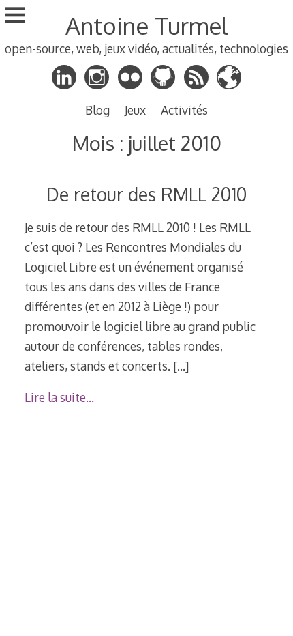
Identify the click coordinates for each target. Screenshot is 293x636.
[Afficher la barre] (15, 16)
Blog (97, 109)
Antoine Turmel (146, 25)
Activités (184, 109)
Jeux (135, 109)
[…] (181, 365)
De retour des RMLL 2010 (146, 194)
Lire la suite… (59, 397)
